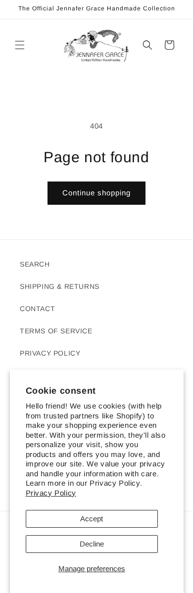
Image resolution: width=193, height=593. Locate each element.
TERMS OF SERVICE (56, 331)
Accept (91, 518)
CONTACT (37, 309)
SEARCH (35, 264)
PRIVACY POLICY (50, 353)
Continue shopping (96, 192)
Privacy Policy (51, 493)
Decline (92, 544)
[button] (20, 45)
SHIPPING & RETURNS (59, 286)
